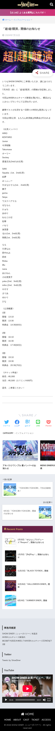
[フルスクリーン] (49, 699)
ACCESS (46, 720)
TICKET (35, 720)
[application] (27, 689)
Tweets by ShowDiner (11, 660)
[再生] (6, 699)
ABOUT (17, 720)
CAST (26, 720)
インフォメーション (24, 433)
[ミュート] (44, 699)
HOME (29, 714)
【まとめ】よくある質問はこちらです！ (27, 12)
